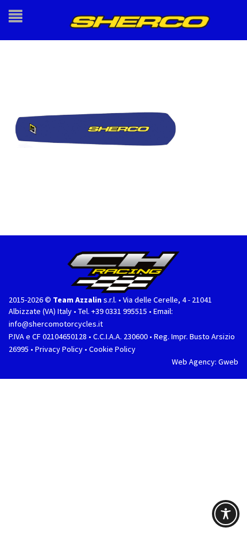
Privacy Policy (59, 344)
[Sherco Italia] (146, 18)
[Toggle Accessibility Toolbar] (225, 513)
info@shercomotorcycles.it (56, 318)
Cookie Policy (112, 344)
